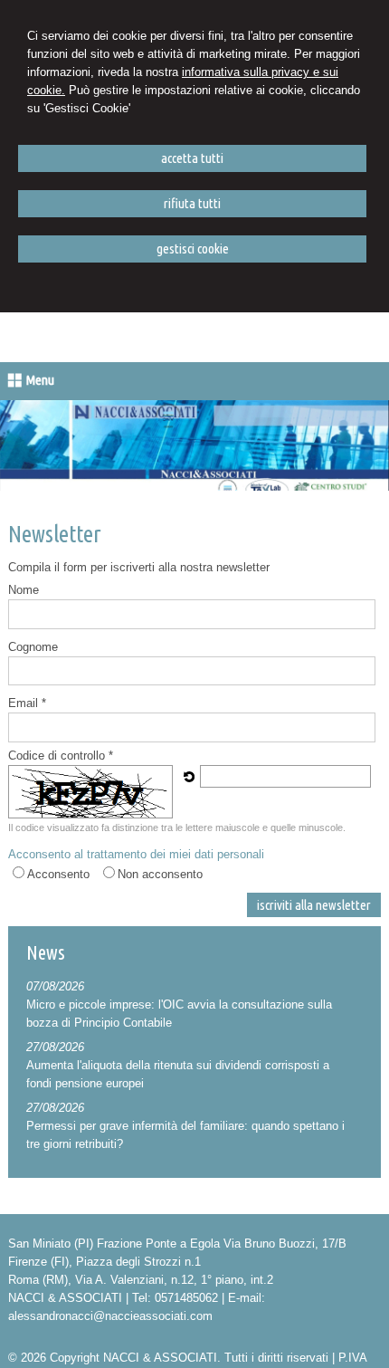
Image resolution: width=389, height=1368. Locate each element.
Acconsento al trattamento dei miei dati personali (136, 854)
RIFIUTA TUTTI (192, 203)
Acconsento (58, 874)
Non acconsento (160, 874)
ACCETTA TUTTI (192, 158)
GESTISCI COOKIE (193, 248)
